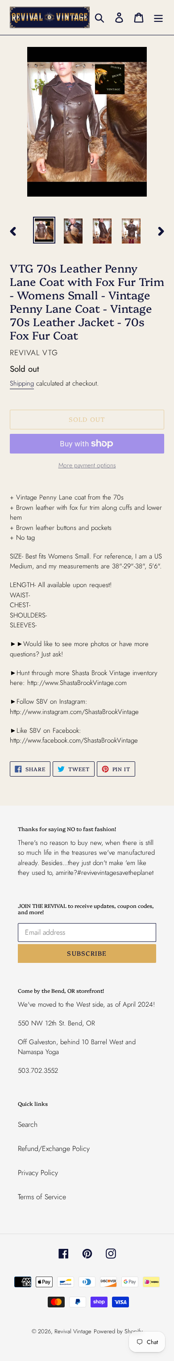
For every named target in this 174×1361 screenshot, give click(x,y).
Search (27, 1124)
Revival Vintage (72, 1331)
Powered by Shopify (118, 1331)
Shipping (22, 383)
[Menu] (158, 17)
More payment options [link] (87, 465)
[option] (44, 230)
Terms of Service (42, 1197)
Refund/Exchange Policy (54, 1148)
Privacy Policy (38, 1173)
